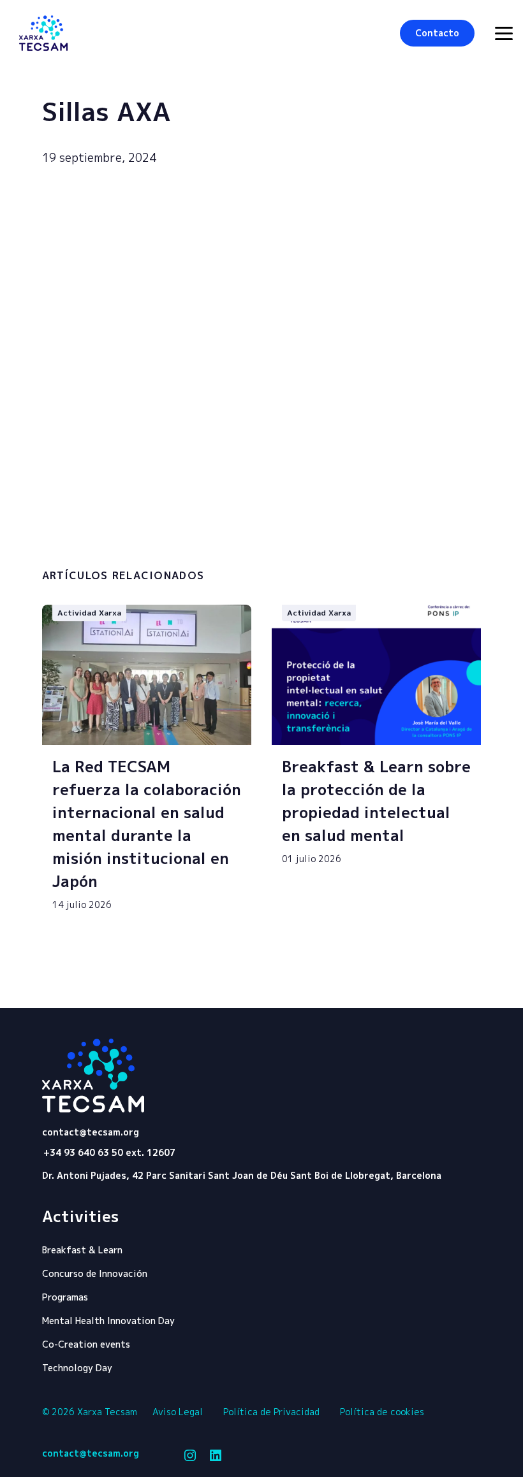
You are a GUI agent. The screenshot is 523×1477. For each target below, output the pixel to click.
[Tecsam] (43, 33)
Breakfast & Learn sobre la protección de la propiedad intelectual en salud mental (376, 801)
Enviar (421, 531)
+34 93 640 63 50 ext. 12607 (109, 1152)
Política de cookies (382, 1412)
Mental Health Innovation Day (108, 1321)
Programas (65, 1297)
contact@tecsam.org (90, 1132)
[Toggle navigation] (504, 33)
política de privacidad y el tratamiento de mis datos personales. (168, 532)
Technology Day (77, 1368)
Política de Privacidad (271, 1412)
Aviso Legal (177, 1412)
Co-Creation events (86, 1344)
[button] (437, 33)
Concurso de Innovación (94, 1273)
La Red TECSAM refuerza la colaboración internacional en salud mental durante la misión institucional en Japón (146, 824)
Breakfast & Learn (82, 1250)
